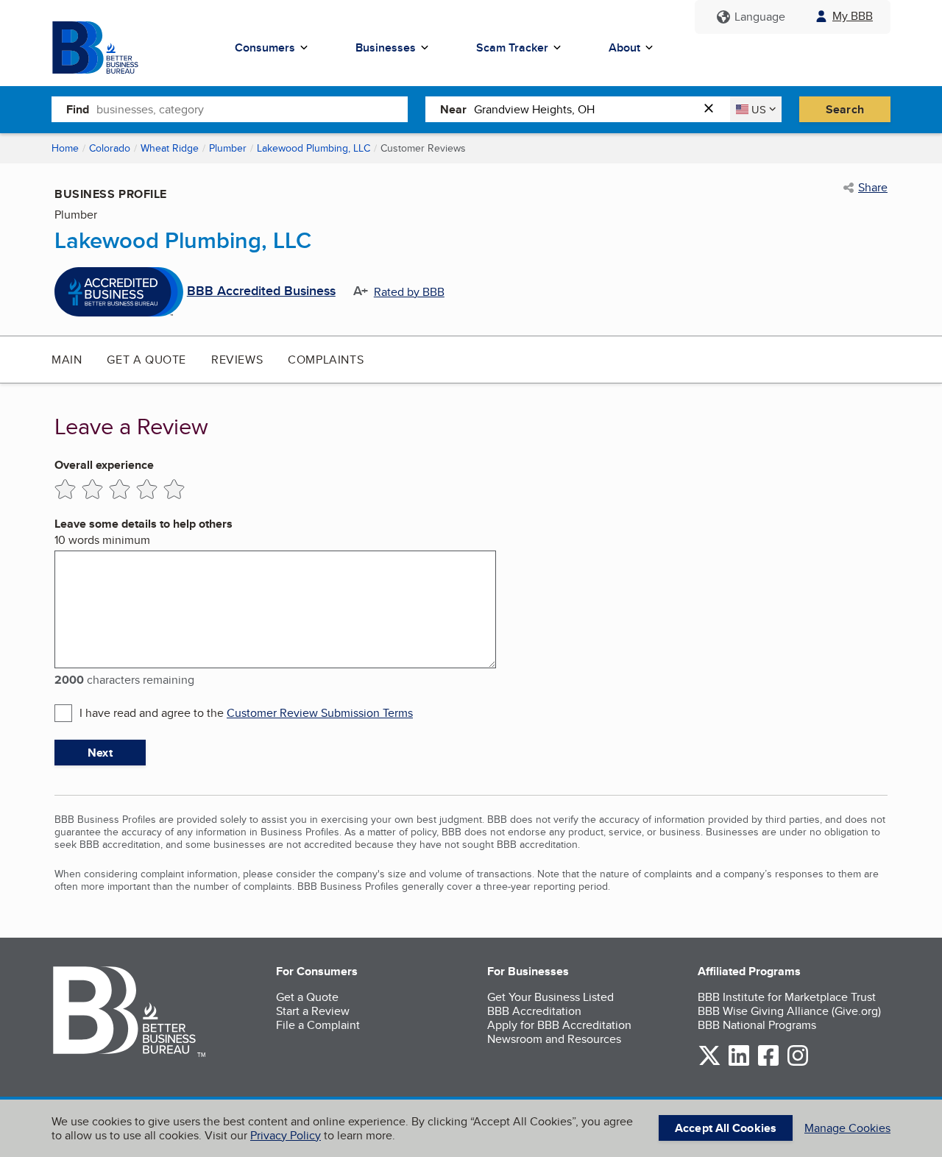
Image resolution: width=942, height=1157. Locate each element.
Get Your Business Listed (550, 996)
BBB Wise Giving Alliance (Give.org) (789, 1010)
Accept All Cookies (725, 1127)
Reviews (237, 359)
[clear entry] (713, 109)
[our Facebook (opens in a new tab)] (768, 1063)
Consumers (265, 47)
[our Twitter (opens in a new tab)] (709, 1063)
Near (453, 109)
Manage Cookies (847, 1128)
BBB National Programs (757, 1024)
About (624, 47)
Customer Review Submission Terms (320, 712)
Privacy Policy (285, 1135)
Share (873, 188)
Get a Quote (146, 359)
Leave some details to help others (143, 524)
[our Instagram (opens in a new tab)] (798, 1063)
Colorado (109, 148)
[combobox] (252, 109)
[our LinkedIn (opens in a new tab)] (739, 1063)
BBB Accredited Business (261, 291)
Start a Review (313, 1010)
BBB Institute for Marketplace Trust (787, 996)
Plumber (228, 148)
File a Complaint (318, 1024)
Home (65, 148)
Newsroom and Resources (554, 1038)
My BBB (852, 16)
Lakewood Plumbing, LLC (313, 148)
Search (845, 109)
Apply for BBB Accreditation (559, 1024)
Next (100, 752)
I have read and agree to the (246, 713)
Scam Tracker (512, 47)
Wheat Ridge (170, 148)
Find (77, 109)
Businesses (385, 47)
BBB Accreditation (534, 1010)
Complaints (326, 359)
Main (67, 359)
